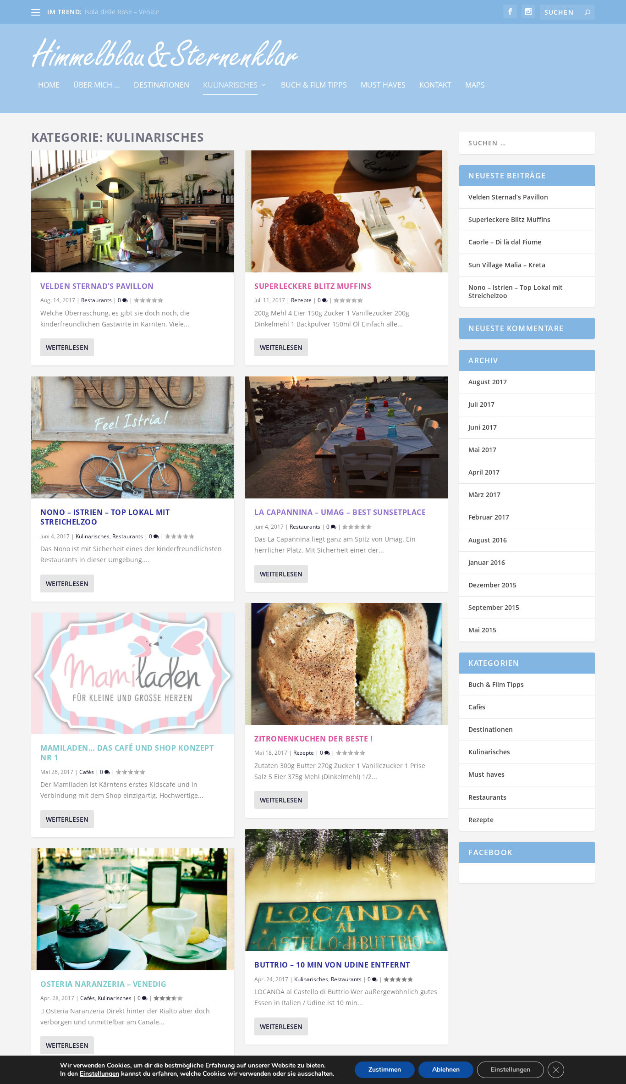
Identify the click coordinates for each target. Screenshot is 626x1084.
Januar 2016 (486, 562)
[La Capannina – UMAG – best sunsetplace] (346, 437)
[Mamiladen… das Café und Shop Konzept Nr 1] (132, 674)
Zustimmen (384, 1069)
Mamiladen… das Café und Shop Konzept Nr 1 (127, 753)
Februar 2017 (488, 517)
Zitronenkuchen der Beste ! (313, 739)
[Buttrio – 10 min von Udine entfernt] (346, 890)
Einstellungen (99, 1074)
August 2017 (487, 381)
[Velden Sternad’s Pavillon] (132, 211)
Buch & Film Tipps (314, 85)
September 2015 (493, 607)
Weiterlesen (67, 347)
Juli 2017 (481, 404)
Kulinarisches (230, 85)
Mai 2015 (482, 629)
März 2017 (484, 494)
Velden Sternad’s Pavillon (97, 286)
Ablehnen (446, 1069)
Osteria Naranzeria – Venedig (103, 984)
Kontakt (435, 85)
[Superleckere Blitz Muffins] (346, 211)
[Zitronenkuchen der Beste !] (346, 664)
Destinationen (161, 85)
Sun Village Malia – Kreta (506, 264)
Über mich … (96, 85)
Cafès (86, 772)
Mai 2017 (482, 449)
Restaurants (96, 300)
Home (49, 85)
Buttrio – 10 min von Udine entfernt (332, 965)
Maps (475, 85)
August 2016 (487, 540)
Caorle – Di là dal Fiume (504, 242)
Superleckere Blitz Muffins (312, 286)
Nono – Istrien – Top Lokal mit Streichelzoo (105, 517)
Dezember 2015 (492, 585)
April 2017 (484, 472)
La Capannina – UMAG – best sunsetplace (340, 512)
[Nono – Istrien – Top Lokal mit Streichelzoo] (132, 437)
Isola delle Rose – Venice (121, 11)
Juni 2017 (482, 427)
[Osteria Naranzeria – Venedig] (132, 909)
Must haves (383, 85)
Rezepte (301, 300)
